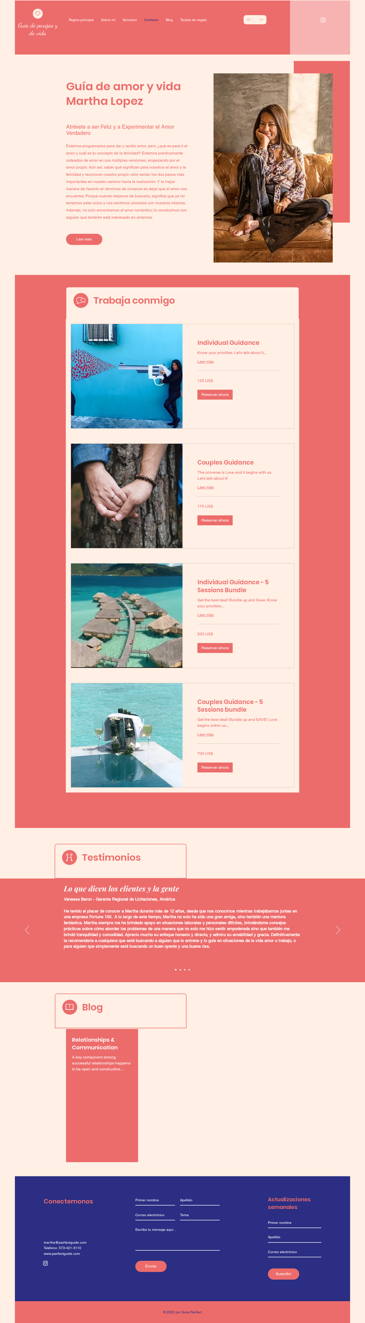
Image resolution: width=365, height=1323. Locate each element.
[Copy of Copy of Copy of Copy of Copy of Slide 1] (184, 969)
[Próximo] (338, 930)
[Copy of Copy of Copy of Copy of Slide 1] (176, 969)
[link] (238, 343)
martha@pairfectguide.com (65, 1242)
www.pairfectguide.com (62, 1254)
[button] (215, 395)
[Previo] (27, 930)
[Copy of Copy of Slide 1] (180, 969)
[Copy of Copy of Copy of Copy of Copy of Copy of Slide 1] (189, 969)
